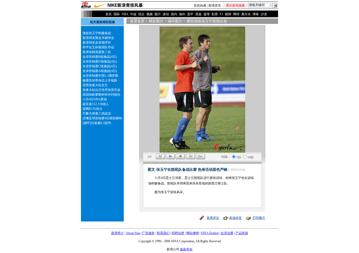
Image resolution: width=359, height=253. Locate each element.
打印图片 (259, 218)
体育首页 (137, 21)
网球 (236, 14)
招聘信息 (178, 233)
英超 (198, 14)
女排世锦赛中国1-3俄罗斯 (100, 76)
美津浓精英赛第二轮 (97, 52)
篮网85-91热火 (92, 109)
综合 (141, 14)
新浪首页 (214, 5)
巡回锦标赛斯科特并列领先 (101, 94)
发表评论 (213, 218)
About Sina (133, 233)
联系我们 (163, 233)
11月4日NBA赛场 (95, 99)
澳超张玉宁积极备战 (97, 33)
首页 (108, 14)
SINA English (210, 233)
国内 (174, 14)
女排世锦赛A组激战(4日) (100, 71)
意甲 (190, 14)
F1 (221, 14)
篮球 (206, 14)
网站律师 (192, 233)
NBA (125, 14)
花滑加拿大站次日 (95, 85)
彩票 (215, 14)
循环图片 (175, 21)
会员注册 (227, 233)
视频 (149, 14)
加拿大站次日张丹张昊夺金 (101, 90)
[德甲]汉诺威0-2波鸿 (97, 123)
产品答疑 (241, 233)
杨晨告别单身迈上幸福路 (100, 80)
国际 (117, 14)
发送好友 (235, 218)
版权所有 (186, 249)
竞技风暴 (200, 5)
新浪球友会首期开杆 (97, 42)
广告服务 (148, 233)
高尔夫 (246, 14)
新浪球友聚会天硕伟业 (98, 38)
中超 (133, 14)
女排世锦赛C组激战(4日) (100, 66)
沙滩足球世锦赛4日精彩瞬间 (102, 118)
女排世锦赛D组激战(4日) (100, 61)
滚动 (166, 14)
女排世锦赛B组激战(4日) (100, 57)
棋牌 (228, 14)
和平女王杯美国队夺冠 (98, 47)
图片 (158, 14)
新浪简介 (117, 233)
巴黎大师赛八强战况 (97, 113)
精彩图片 (156, 21)
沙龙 (264, 14)
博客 (256, 14)
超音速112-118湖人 (96, 104)
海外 (182, 14)
